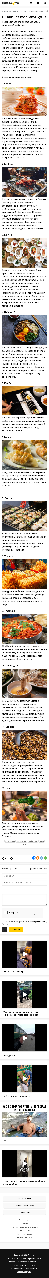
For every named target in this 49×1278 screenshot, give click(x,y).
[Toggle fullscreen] (42, 963)
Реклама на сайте (24, 1237)
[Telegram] (41, 858)
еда (24, 844)
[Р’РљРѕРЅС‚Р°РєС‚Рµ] (34, 858)
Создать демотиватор (24, 1205)
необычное (32, 841)
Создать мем (24, 1212)
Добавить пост (24, 1199)
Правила (24, 1223)
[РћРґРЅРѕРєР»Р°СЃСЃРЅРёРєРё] (37, 858)
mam (16, 11)
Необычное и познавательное (32, 11)
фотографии (10, 841)
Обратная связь (19, 1265)
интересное (21, 841)
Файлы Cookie (24, 1230)
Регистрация (24, 1220)
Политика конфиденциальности (24, 1227)
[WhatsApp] (45, 858)
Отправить (16, 929)
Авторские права (24, 1234)
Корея (41, 841)
